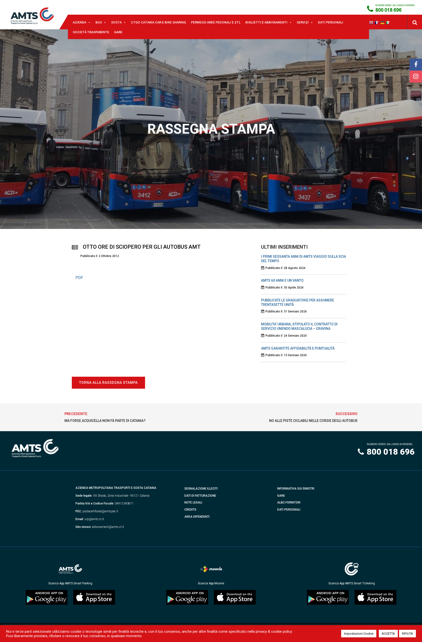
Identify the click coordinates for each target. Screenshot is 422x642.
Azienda (79, 22)
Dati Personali (330, 22)
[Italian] (388, 22)
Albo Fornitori (288, 502)
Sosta (116, 22)
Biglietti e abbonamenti (266, 22)
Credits (190, 509)
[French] (377, 22)
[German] (383, 22)
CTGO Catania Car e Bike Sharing (158, 22)
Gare (118, 32)
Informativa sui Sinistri (295, 488)
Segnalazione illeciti (201, 488)
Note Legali (193, 502)
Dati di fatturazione (200, 495)
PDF (79, 277)
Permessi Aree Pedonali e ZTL (216, 22)
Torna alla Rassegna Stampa (108, 383)
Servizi (303, 22)
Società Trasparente (91, 32)
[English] (372, 22)
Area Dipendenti (197, 516)
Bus (98, 22)
